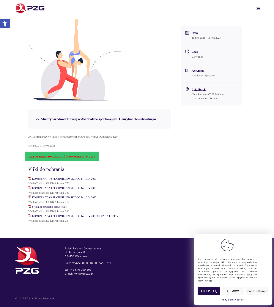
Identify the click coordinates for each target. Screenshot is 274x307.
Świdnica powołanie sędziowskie (49, 206)
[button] (5, 23)
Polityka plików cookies (233, 299)
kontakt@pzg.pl (83, 273)
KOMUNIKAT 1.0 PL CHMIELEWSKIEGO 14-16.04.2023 (64, 178)
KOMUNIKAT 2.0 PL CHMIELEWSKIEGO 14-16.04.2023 (64, 188)
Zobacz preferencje (257, 291)
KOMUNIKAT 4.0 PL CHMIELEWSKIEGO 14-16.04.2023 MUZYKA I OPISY (75, 216)
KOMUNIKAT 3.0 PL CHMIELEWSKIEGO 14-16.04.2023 (64, 197)
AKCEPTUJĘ (209, 291)
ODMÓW (233, 291)
